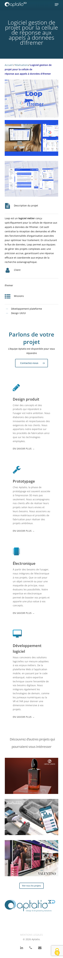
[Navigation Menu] (56, 4)
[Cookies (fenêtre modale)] (57, 952)
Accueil (9, 65)
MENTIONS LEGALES (31, 934)
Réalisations (22, 65)
